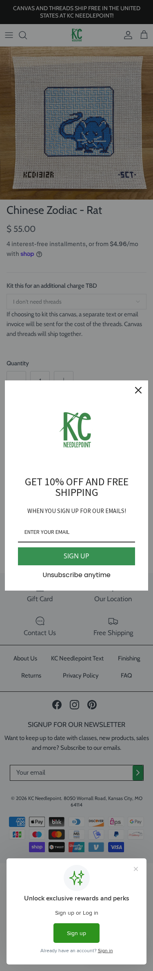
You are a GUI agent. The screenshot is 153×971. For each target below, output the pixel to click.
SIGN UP (76, 555)
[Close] (138, 390)
